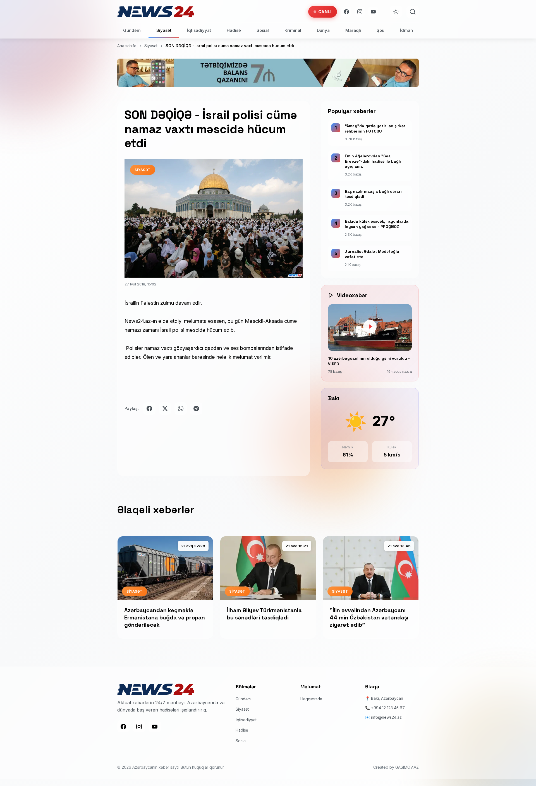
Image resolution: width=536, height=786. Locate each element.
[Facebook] (346, 12)
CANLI (325, 11)
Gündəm (132, 30)
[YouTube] (373, 12)
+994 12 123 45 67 (388, 707)
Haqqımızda (311, 698)
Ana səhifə (126, 45)
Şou (380, 30)
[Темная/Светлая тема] (396, 12)
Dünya (323, 30)
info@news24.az (386, 717)
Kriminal (292, 30)
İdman (406, 30)
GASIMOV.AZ (407, 767)
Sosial (263, 30)
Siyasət (163, 30)
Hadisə (234, 30)
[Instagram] (360, 12)
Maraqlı (353, 30)
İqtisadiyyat (199, 30)
